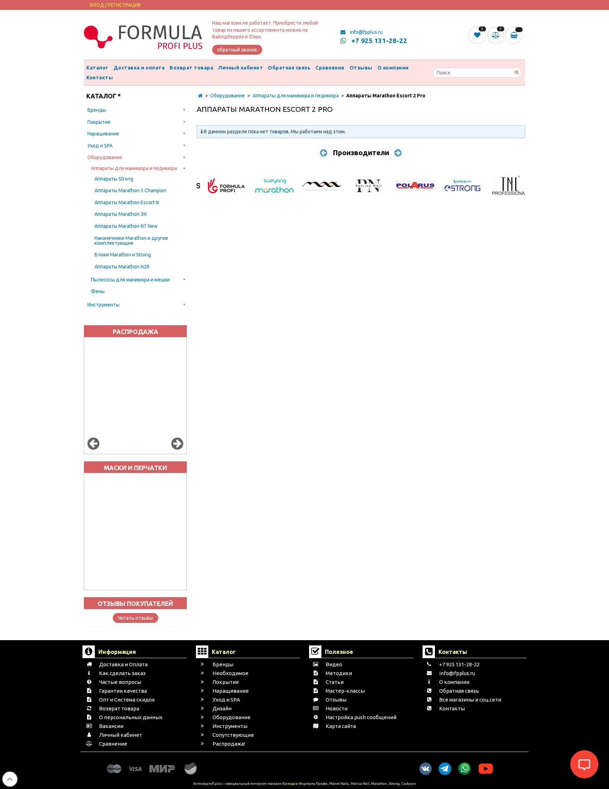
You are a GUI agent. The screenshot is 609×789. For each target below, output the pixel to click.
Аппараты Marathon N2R (121, 266)
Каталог (97, 68)
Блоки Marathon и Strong (122, 254)
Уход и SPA (99, 145)
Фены (98, 291)
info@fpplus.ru (366, 32)
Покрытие (99, 122)
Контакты (99, 77)
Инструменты (103, 305)
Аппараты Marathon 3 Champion (130, 190)
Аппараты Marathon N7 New (126, 226)
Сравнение (330, 68)
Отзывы (361, 68)
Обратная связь (289, 68)
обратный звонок (237, 50)
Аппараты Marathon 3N (120, 214)
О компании (393, 68)
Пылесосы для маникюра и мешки (130, 280)
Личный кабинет (240, 68)
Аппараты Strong (113, 179)
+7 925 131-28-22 (378, 40)
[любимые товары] (477, 35)
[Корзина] (515, 35)
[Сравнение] (496, 35)
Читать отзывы (135, 618)
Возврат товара (191, 68)
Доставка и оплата (139, 68)
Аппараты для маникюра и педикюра (134, 168)
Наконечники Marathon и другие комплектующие (131, 240)
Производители (361, 152)
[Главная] (200, 95)
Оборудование (104, 157)
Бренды (96, 110)
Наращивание (103, 133)
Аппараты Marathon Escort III (126, 202)
